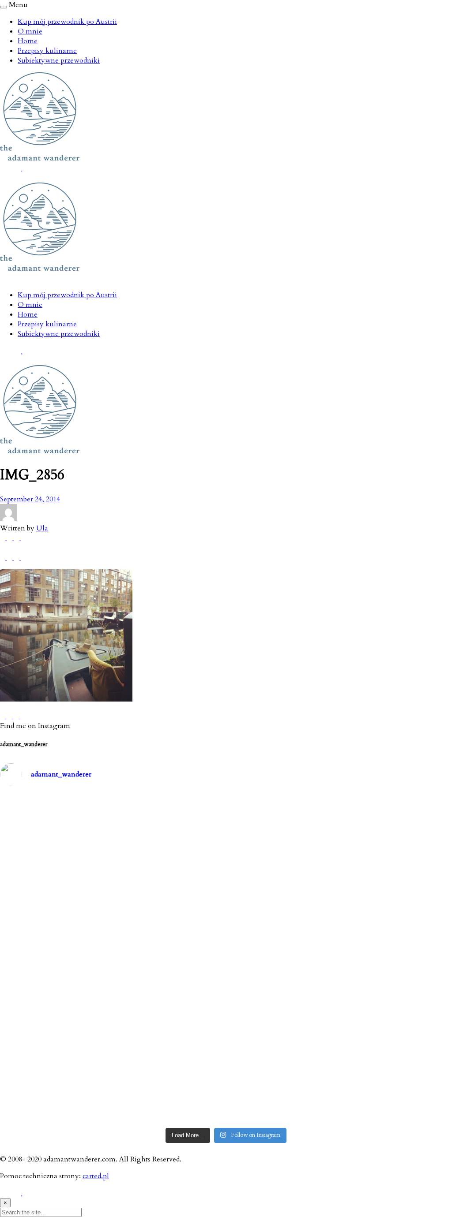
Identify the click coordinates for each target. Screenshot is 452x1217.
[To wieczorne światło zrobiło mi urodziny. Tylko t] (283, 958)
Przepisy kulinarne (47, 51)
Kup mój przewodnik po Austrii (67, 21)
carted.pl (96, 1176)
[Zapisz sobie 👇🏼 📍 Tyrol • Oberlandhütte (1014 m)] (283, 826)
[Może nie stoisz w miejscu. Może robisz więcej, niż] (55, 1024)
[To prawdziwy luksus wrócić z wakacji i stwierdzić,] (169, 892)
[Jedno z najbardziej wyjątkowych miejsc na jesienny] (169, 1089)
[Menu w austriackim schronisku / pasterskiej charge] (55, 826)
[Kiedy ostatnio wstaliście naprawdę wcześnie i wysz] (55, 958)
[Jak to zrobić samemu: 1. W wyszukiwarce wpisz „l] (169, 826)
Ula (42, 528)
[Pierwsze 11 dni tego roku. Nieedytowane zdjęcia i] (169, 1024)
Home (28, 41)
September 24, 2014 (30, 499)
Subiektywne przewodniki (59, 60)
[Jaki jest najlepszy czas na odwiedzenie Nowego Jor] (283, 1089)
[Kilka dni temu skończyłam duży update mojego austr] (283, 892)
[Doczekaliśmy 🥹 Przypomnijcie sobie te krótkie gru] (55, 892)
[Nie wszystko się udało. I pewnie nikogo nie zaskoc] (283, 1024)
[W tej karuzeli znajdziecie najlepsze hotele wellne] (55, 1089)
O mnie (30, 31)
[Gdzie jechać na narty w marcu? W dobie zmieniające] (169, 958)
